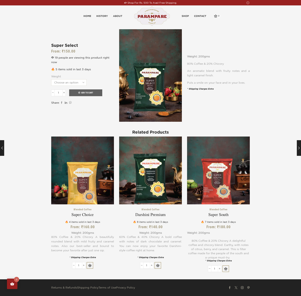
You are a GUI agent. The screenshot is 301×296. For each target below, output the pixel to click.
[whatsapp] (70, 102)
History (102, 16)
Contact (200, 16)
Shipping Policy (87, 287)
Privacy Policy (125, 287)
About (117, 16)
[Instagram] (242, 287)
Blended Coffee (83, 209)
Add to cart (87, 92)
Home (87, 16)
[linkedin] (66, 102)
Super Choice (82, 214)
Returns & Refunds (64, 287)
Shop (185, 16)
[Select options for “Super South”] (225, 268)
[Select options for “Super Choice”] (90, 265)
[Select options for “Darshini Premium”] (158, 265)
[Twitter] (236, 287)
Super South (218, 214)
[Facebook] (62, 102)
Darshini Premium (150, 214)
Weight (56, 76)
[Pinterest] (248, 287)
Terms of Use (107, 287)
